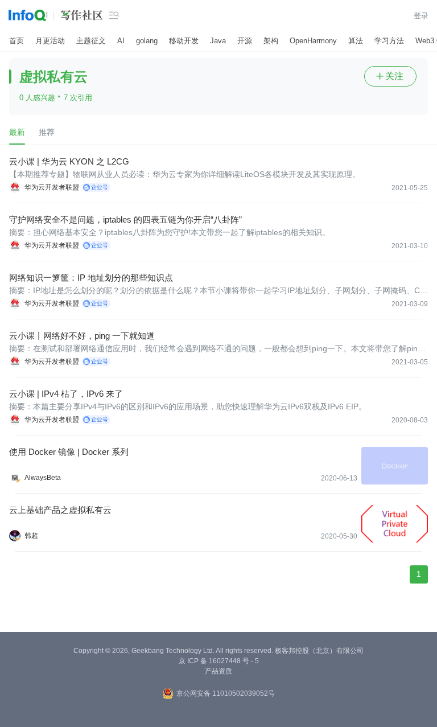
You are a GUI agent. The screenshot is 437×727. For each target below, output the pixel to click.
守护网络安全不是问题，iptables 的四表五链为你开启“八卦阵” (125, 219)
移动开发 (184, 40)
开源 (244, 40)
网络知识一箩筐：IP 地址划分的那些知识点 (91, 277)
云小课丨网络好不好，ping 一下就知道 (82, 335)
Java (218, 40)
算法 (355, 40)
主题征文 (91, 40)
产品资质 (218, 671)
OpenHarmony (313, 40)
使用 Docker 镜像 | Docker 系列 (69, 452)
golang (147, 40)
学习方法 (389, 40)
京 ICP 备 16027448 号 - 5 (219, 661)
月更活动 (50, 40)
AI (121, 40)
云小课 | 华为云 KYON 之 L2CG (69, 161)
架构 (270, 40)
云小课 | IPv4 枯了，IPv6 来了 (66, 394)
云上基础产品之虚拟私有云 (60, 510)
